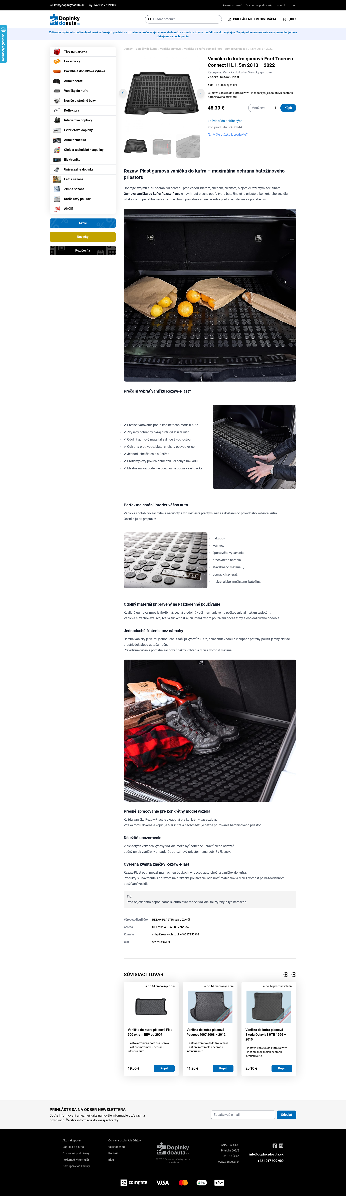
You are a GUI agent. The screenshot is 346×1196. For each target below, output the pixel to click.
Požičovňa (82, 250)
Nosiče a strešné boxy (80, 101)
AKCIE (68, 209)
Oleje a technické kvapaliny (84, 150)
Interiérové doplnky (78, 120)
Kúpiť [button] (164, 1068)
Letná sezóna (73, 179)
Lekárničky (72, 61)
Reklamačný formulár (75, 1159)
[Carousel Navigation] (210, 974)
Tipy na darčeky (75, 51)
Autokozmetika (75, 140)
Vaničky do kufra (76, 91)
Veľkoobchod (116, 1146)
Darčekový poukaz (77, 199)
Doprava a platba (73, 1146)
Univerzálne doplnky (79, 169)
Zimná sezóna (74, 189)
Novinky (83, 237)
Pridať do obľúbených (227, 121)
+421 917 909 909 (271, 1161)
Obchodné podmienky (259, 5)
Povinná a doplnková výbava (84, 71)
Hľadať (217, 19)
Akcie (83, 223)
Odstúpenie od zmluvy (76, 1166)
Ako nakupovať (232, 5)
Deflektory (71, 110)
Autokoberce (73, 81)
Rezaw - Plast (229, 77)
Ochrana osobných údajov (124, 1140)
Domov (128, 48)
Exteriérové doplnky (78, 130)
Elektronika (72, 159)
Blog (293, 5)
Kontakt (282, 5)
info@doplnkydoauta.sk (266, 1154)
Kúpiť (288, 108)
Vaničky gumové (170, 48)
